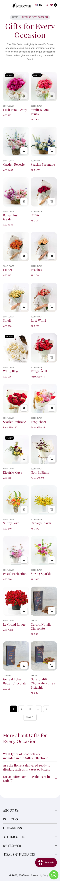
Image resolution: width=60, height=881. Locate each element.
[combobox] (37, 5)
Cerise (35, 215)
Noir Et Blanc (40, 472)
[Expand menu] (4, 5)
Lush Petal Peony (15, 110)
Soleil (7, 320)
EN (40, 4)
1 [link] (13, 709)
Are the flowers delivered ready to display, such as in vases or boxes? (26, 767)
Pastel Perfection (15, 574)
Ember (7, 270)
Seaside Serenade (43, 164)
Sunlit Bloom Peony (40, 112)
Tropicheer (38, 422)
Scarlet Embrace (14, 422)
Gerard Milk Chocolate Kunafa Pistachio (43, 683)
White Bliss (10, 371)
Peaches (36, 270)
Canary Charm (41, 523)
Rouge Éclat (39, 371)
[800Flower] (21, 5)
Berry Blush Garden (11, 217)
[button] (46, 5)
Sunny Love (11, 523)
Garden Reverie (14, 164)
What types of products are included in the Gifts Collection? (25, 756)
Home (15, 17)
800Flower (24, 875)
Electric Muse (12, 472)
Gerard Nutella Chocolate (41, 626)
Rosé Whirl (38, 320)
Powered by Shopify (40, 875)
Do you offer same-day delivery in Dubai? (26, 778)
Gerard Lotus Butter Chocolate (14, 681)
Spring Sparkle (41, 574)
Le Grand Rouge (14, 624)
